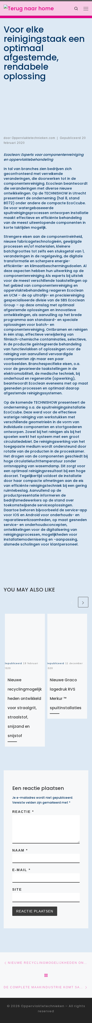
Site (17, 889)
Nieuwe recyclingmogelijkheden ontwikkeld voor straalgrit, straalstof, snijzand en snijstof (25, 707)
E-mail (21, 870)
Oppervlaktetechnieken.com (33, 137)
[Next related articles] (83, 602)
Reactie (23, 812)
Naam (20, 850)
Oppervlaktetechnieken (42, 1006)
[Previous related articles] (72, 602)
